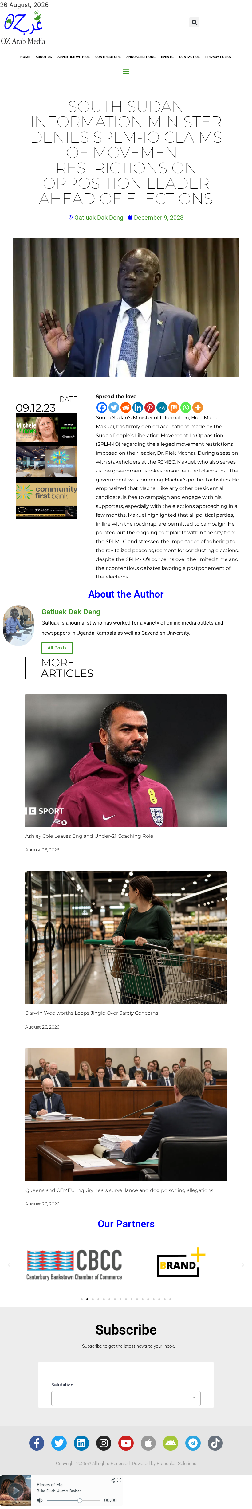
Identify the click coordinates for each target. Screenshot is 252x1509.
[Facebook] (101, 407)
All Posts (57, 648)
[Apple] (148, 1443)
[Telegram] (193, 1443)
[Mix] (173, 407)
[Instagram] (104, 1443)
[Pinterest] (149, 407)
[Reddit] (125, 407)
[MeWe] (161, 407)
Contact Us (189, 57)
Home (25, 57)
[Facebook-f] (37, 1443)
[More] (197, 407)
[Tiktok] (215, 1443)
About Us (44, 57)
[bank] (46, 517)
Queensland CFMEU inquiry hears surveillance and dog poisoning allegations (119, 1190)
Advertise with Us (73, 57)
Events (167, 57)
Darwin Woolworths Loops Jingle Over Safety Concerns (91, 1013)
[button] (194, 22)
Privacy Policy (218, 57)
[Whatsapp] (185, 407)
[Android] (170, 1443)
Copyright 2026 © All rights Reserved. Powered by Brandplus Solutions (126, 1463)
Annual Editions (141, 57)
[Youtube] (126, 1443)
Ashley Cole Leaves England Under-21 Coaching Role (89, 836)
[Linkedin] (137, 407)
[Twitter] (113, 407)
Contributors (108, 57)
